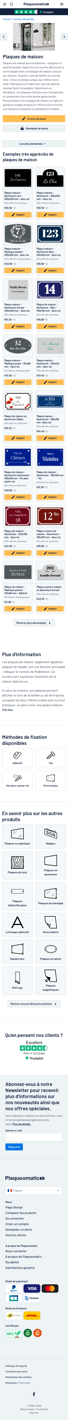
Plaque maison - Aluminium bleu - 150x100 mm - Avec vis (49, 251)
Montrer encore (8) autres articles (31, 1003)
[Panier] (61, 4)
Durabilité (12, 1262)
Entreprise (11, 1382)
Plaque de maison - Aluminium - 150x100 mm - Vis (50, 475)
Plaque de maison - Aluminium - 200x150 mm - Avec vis (15, 534)
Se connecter (14, 1218)
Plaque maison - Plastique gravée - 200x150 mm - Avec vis (16, 251)
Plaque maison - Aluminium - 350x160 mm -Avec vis (48, 419)
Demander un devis (18, 1229)
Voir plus (7, 709)
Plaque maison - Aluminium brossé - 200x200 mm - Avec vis (17, 307)
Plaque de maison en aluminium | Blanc (15, 418)
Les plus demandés (23, 19)
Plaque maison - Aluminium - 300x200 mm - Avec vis (48, 195)
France (17, 1190)
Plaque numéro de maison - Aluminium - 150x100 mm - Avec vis (49, 534)
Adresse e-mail (13, 1130)
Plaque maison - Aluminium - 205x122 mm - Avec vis (48, 363)
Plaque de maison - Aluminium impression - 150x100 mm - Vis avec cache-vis (17, 477)
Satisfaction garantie (20, 1268)
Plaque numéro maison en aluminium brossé (49, 588)
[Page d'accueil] (34, 1178)
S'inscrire (14, 1146)
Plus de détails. (21, 1124)
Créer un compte (17, 1224)
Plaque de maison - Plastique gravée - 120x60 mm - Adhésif (15, 590)
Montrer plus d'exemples (31, 622)
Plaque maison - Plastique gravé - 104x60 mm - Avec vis (17, 363)
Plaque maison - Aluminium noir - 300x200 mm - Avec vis (16, 195)
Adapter (20, 214)
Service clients (15, 1235)
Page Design (14, 1207)
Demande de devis (37, 128)
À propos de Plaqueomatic (23, 1256)
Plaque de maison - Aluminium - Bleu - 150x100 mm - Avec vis (49, 307)
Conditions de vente (16, 1371)
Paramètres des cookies (18, 1377)
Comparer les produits (20, 1213)
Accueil (7, 19)
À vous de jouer (36, 118)
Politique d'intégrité (16, 1365)
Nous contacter (16, 1251)
